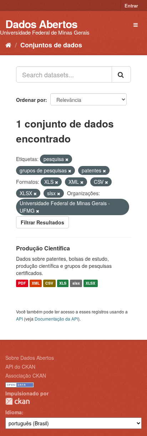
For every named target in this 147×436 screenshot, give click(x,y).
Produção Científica (43, 248)
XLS (62, 283)
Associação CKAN (25, 375)
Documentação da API (56, 319)
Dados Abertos (41, 23)
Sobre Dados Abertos (29, 357)
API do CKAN (20, 366)
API (19, 319)
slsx (76, 283)
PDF (22, 283)
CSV (49, 283)
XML (36, 283)
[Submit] (121, 74)
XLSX (90, 283)
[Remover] (67, 159)
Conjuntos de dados (51, 45)
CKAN (17, 401)
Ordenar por (30, 99)
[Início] (8, 44)
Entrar (131, 5)
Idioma (13, 412)
